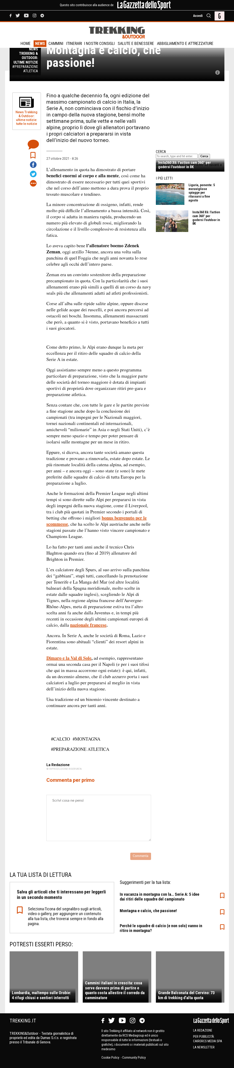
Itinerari (74, 43)
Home (26, 43)
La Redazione (202, 1030)
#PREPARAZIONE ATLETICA (80, 749)
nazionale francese (88, 625)
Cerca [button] (204, 156)
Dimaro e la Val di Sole (68, 658)
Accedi (198, 16)
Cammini (55, 43)
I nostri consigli (99, 43)
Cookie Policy (110, 1057)
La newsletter (204, 1047)
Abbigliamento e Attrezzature (185, 43)
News (40, 43)
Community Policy (134, 1057)
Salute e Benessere (136, 43)
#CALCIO (60, 739)
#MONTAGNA (86, 739)
